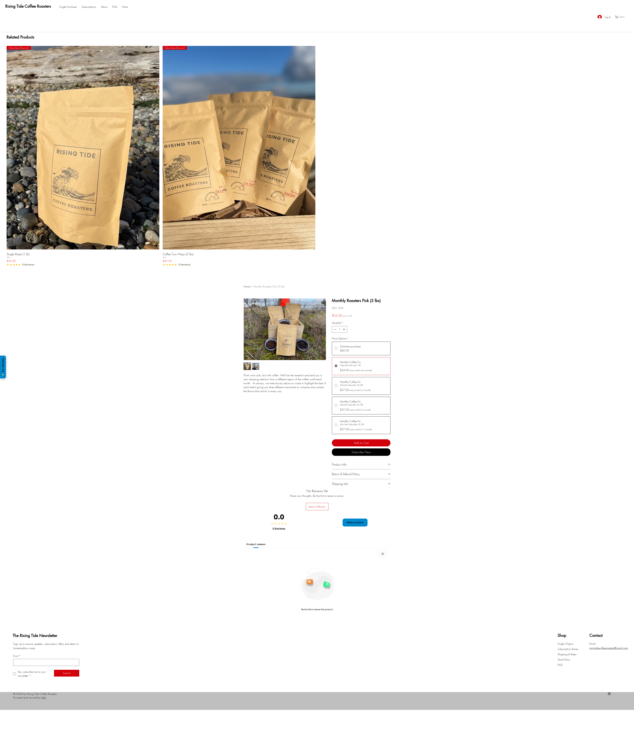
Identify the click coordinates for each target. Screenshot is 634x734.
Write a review (355, 522)
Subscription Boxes (568, 649)
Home (247, 286)
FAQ (560, 665)
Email (16, 655)
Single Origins (565, 644)
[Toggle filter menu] (383, 554)
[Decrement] (334, 329)
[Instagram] (609, 693)
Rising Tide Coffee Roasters (28, 6)
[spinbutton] (339, 329)
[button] (621, 17)
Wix (43, 697)
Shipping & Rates (567, 654)
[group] (317, 156)
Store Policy (564, 659)
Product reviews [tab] (256, 544)
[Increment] (344, 329)
